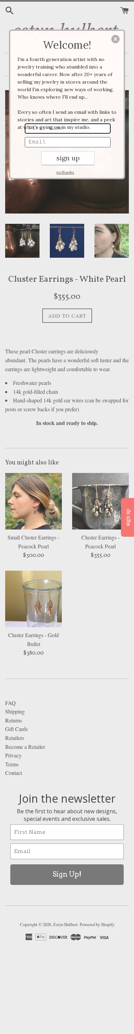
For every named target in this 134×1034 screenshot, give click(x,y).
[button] (115, 39)
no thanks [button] (65, 172)
